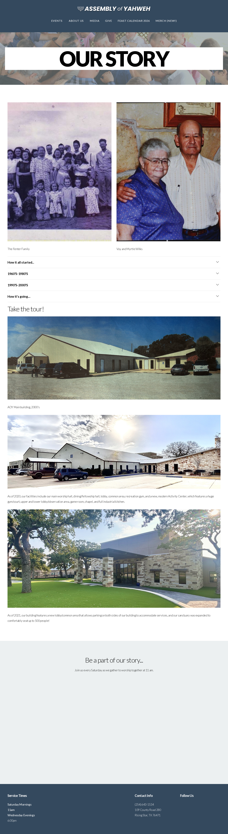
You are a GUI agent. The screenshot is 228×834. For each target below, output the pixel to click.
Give (108, 20)
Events (57, 20)
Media (94, 20)
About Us (76, 20)
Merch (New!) (166, 20)
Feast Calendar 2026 (134, 20)
